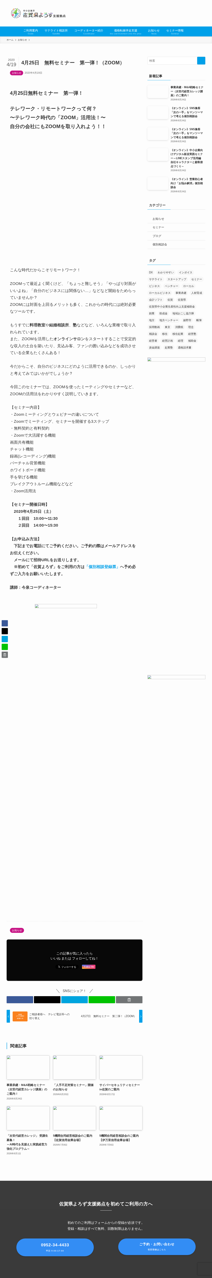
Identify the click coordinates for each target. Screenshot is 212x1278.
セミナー (158, 227)
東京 (167, 327)
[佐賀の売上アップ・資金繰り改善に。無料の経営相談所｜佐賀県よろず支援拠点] (38, 13)
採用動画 (154, 327)
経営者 (153, 340)
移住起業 (177, 333)
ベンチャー (171, 286)
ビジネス (154, 286)
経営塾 (192, 333)
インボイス (185, 272)
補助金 (192, 340)
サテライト (156, 279)
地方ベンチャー (168, 320)
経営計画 (167, 340)
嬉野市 (187, 320)
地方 (151, 320)
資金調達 (154, 347)
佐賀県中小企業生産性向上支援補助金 (172, 306)
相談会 (153, 333)
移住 (164, 333)
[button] (20, 999)
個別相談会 (160, 244)
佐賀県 (182, 299)
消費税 (179, 327)
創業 (151, 313)
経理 (180, 340)
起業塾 (169, 347)
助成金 (163, 313)
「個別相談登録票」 (102, 567)
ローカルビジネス (160, 292)
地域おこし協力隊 (183, 313)
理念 (191, 327)
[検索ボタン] (189, 31)
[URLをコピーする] (129, 999)
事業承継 (181, 292)
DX (151, 272)
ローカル (188, 286)
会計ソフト (156, 299)
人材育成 (196, 292)
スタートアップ (176, 279)
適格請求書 (184, 347)
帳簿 (199, 320)
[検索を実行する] (201, 61)
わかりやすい (166, 272)
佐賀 (170, 299)
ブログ (157, 236)
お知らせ (16, 73)
